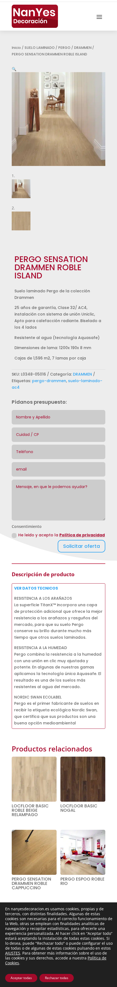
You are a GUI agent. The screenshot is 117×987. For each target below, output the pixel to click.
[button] (14, 69)
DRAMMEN (82, 47)
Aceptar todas (21, 978)
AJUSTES (12, 953)
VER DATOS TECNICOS (36, 588)
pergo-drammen (49, 380)
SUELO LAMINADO (39, 47)
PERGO (64, 47)
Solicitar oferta (81, 546)
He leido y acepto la (61, 535)
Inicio (16, 47)
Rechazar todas (56, 978)
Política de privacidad (82, 535)
